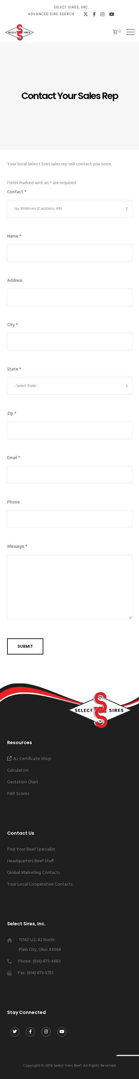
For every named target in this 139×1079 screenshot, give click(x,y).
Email (13, 458)
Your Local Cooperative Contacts (39, 884)
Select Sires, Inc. (71, 7)
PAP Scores (18, 794)
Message (17, 546)
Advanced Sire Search (51, 14)
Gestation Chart (22, 782)
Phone (13, 502)
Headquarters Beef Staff (30, 861)
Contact (16, 192)
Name (14, 236)
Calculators (17, 770)
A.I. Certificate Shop (32, 759)
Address (14, 280)
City (12, 325)
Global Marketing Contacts (33, 872)
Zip (11, 413)
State (14, 369)
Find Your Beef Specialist (31, 849)
